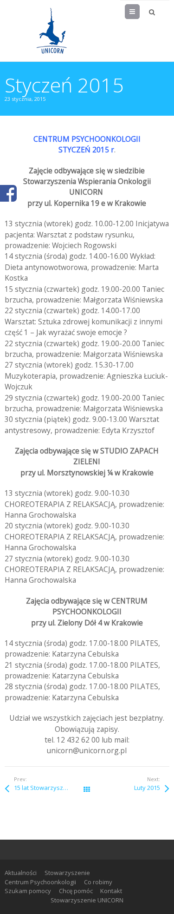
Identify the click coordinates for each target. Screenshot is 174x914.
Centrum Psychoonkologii (40, 882)
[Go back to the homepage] (51, 31)
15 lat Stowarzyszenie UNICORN (50, 787)
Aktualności (21, 872)
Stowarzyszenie (67, 872)
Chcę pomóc (76, 891)
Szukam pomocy (28, 891)
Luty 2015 (147, 787)
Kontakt (111, 891)
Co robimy (98, 882)
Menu (139, 11)
